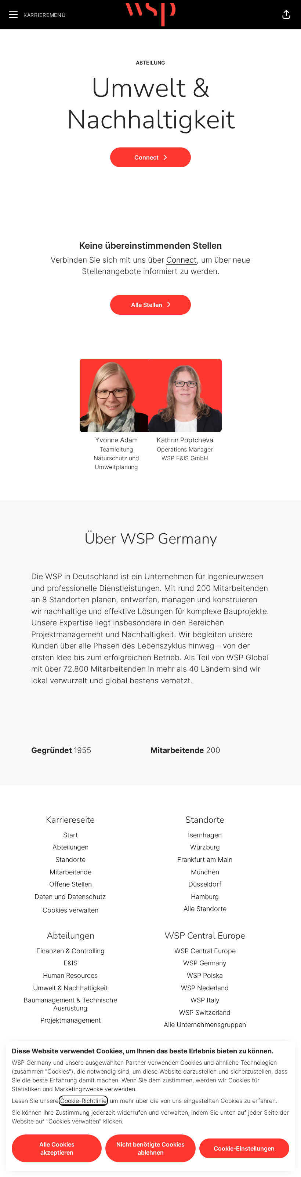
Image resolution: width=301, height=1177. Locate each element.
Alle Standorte (205, 909)
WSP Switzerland (205, 1012)
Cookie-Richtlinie (83, 1100)
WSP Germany (204, 963)
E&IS (70, 963)
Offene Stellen (70, 884)
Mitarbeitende (70, 872)
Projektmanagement (70, 1020)
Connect (181, 259)
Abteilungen (70, 847)
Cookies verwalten (70, 910)
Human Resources (70, 975)
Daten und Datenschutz (70, 896)
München (205, 872)
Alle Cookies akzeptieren (57, 1148)
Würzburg (205, 847)
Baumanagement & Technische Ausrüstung (70, 1004)
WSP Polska (205, 975)
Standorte (70, 859)
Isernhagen (205, 835)
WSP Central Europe (205, 951)
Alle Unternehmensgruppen (205, 1024)
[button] (286, 14)
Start (70, 835)
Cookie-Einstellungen (244, 1148)
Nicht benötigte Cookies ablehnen (150, 1148)
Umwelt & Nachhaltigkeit (70, 988)
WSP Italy (205, 1000)
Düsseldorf (204, 884)
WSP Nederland (205, 988)
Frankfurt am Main (204, 859)
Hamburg (205, 896)
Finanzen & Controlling (70, 951)
